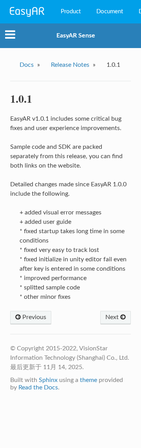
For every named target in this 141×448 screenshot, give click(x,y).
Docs (27, 65)
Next (112, 317)
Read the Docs (38, 387)
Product (71, 11)
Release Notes (70, 65)
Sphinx (48, 380)
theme (88, 380)
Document (109, 11)
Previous (33, 317)
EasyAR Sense (75, 35)
